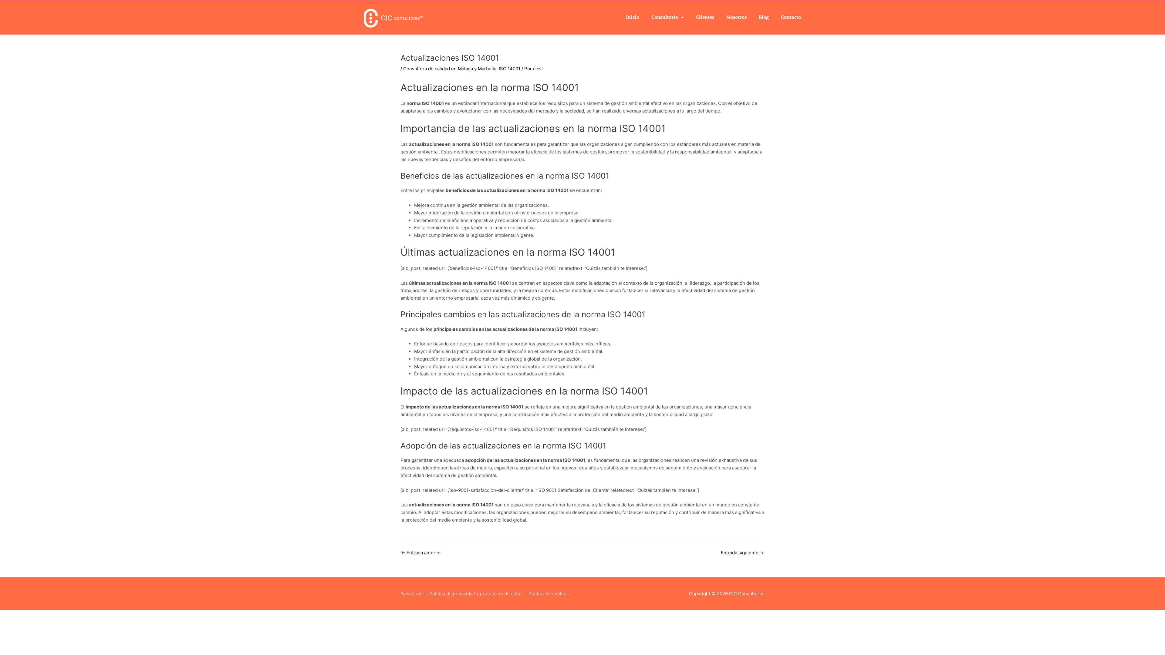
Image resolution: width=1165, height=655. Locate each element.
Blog (764, 17)
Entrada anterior (421, 553)
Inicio (632, 17)
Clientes (705, 17)
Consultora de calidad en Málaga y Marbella (449, 69)
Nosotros (736, 17)
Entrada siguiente (742, 553)
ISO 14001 (509, 69)
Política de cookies (548, 593)
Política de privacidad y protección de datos (476, 593)
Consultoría (664, 17)
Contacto (791, 17)
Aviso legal (412, 593)
